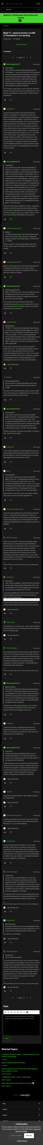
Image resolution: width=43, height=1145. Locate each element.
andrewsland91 (11, 322)
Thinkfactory (10, 109)
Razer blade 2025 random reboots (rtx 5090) (17, 1083)
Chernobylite (10, 622)
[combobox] (21, 9)
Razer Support (6, 1074)
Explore (5, 1109)
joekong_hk (10, 447)
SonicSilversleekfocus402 (14, 509)
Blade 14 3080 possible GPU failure (13, 1063)
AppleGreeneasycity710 (14, 815)
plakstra (9, 377)
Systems (6, 26)
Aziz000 (9, 792)
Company (5, 1121)
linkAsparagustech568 (13, 228)
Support (5, 1115)
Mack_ (8, 471)
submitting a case (17, 304)
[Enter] (3, 9)
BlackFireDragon (11, 538)
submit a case (15, 212)
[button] (2, 4)
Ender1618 (9, 723)
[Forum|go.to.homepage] (14, 4)
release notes (17, 597)
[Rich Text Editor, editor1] (21, 1024)
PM (8, 215)
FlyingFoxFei (10, 841)
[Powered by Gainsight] (21, 1095)
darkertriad (10, 577)
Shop (4, 1103)
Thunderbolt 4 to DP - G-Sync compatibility (16, 1077)
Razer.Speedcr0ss (12, 64)
